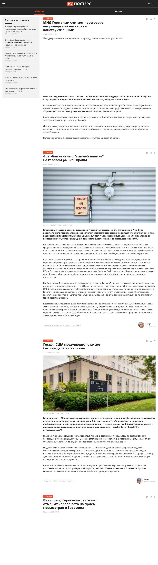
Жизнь (118, 11)
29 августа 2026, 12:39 (51, 164)
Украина (47, 481)
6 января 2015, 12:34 (50, 34)
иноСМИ (76, 325)
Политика (39, 11)
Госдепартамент (67, 481)
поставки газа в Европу (53, 325)
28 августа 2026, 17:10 (51, 512)
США (56, 481)
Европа (67, 325)
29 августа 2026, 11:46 (51, 352)
